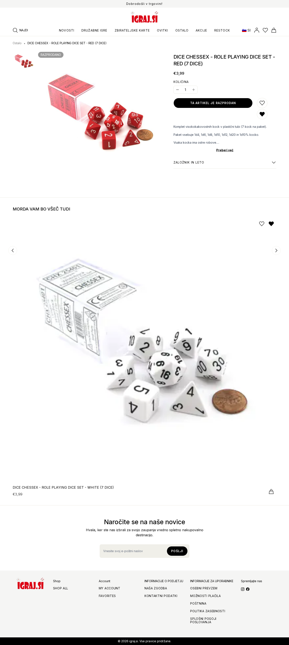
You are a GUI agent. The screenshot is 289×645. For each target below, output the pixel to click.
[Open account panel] (256, 30)
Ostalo (17, 43)
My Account (109, 588)
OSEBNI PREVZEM (203, 588)
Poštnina (198, 603)
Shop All (60, 588)
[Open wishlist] (265, 30)
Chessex (188, 165)
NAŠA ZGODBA (155, 588)
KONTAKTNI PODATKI (161, 596)
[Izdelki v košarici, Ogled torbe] (273, 30)
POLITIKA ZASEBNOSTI (207, 611)
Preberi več (224, 150)
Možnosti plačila (205, 596)
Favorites (107, 596)
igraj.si (133, 641)
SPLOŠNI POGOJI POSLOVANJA (203, 620)
